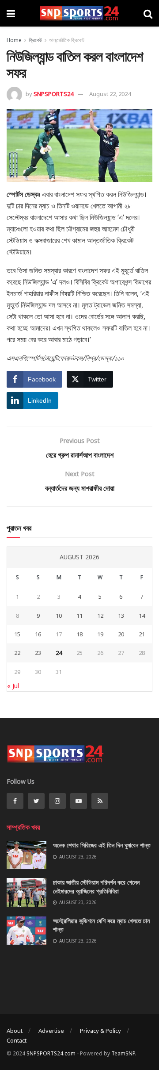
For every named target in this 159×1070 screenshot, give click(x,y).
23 (38, 653)
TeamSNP (123, 1053)
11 (79, 616)
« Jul (13, 685)
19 (100, 634)
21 (142, 634)
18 (79, 634)
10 (59, 616)
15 (17, 634)
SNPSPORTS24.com (51, 1053)
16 (38, 634)
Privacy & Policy (100, 1031)
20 (121, 634)
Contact (16, 1040)
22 (17, 653)
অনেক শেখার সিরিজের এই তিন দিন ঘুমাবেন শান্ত (102, 845)
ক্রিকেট (35, 40)
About (15, 1031)
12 (100, 616)
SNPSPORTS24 (53, 94)
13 (121, 616)
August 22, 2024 (110, 94)
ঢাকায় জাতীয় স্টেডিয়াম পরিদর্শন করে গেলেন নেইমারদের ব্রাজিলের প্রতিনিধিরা (96, 886)
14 (142, 616)
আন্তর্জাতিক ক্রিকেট (66, 40)
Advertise (51, 1031)
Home (14, 40)
